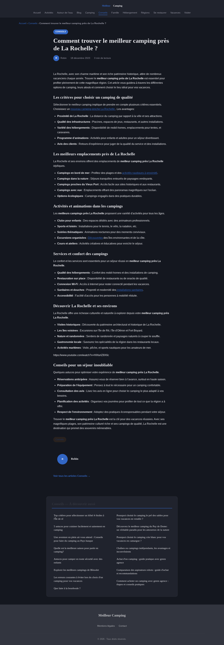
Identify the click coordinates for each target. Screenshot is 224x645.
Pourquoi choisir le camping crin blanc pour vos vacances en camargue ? (141, 539)
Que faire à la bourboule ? (67, 588)
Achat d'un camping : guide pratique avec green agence (141, 561)
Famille (115, 12)
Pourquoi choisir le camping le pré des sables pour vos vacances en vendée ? (142, 517)
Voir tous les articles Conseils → (71, 475)
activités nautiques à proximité (139, 173)
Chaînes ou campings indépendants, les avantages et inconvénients (143, 550)
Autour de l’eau (65, 12)
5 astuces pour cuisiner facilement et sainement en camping (79, 528)
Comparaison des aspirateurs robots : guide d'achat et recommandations (143, 571)
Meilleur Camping (112, 615)
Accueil (37, 12)
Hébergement (130, 12)
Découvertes (95, 237)
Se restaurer (159, 12)
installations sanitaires (129, 290)
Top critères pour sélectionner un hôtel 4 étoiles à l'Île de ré (79, 517)
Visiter (187, 12)
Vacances (175, 12)
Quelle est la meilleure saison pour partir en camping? (76, 550)
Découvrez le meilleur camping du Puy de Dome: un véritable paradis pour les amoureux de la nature (143, 528)
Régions (145, 12)
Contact (123, 626)
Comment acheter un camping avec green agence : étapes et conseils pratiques (142, 582)
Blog (79, 12)
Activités (49, 12)
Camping (90, 12)
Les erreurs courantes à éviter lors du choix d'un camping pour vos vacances (78, 579)
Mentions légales (106, 626)
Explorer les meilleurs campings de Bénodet (76, 569)
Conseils (103, 12)
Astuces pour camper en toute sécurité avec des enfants (78, 561)
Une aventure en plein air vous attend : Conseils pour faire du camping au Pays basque (78, 539)
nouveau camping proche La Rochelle (93, 109)
